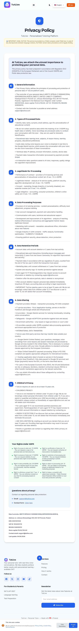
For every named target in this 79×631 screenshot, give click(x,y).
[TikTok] (29, 579)
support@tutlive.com (26, 499)
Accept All (73, 625)
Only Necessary (62, 625)
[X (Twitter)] (12, 579)
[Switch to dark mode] (49, 5)
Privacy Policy (39, 625)
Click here (28, 503)
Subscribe (59, 605)
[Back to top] (39, 558)
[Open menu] (34, 5)
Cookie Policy (47, 625)
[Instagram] (18, 579)
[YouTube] (23, 579)
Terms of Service (10, 627)
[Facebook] (6, 579)
